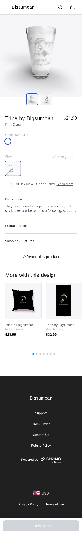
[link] (23, 300)
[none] (63, 157)
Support (41, 413)
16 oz (11, 168)
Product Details (16, 226)
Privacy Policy (28, 504)
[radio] (13, 168)
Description (13, 199)
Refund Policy (41, 445)
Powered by (29, 459)
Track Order (41, 424)
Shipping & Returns (19, 241)
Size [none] (8, 156)
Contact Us (41, 434)
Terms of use (54, 504)
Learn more (65, 184)
